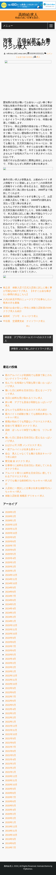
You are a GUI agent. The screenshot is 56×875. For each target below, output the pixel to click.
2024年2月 (10, 617)
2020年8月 (10, 793)
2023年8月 (10, 642)
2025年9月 (10, 537)
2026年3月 (10, 512)
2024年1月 (10, 621)
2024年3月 (10, 612)
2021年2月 (10, 767)
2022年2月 (10, 717)
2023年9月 (10, 637)
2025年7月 (10, 545)
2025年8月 (10, 541)
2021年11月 (11, 730)
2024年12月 (11, 575)
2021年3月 (10, 763)
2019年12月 (11, 826)
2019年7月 (10, 847)
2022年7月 (10, 696)
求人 (38, 57)
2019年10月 (11, 835)
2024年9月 (10, 587)
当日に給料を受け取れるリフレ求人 (23, 398)
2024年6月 (10, 600)
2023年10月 (11, 633)
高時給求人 (28, 14)
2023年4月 (10, 658)
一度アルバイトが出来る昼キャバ (22, 449)
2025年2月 (10, 566)
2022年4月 (10, 709)
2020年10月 (11, 784)
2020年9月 (10, 788)
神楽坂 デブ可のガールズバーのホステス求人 (28, 339)
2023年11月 (11, 629)
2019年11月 (11, 830)
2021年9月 (10, 738)
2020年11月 (11, 780)
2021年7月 (10, 746)
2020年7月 (10, 797)
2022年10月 (11, 684)
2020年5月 (10, 805)
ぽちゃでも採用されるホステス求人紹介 (26, 409)
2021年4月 (10, 759)
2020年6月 (10, 801)
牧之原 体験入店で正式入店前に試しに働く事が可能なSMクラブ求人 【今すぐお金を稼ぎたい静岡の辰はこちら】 (27, 291)
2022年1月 (10, 721)
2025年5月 (10, 554)
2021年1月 (10, 772)
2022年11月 (11, 679)
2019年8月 (10, 843)
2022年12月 (11, 675)
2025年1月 (10, 570)
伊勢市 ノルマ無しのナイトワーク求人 (31, 348)
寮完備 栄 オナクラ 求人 (17, 461)
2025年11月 (11, 528)
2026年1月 (10, 520)
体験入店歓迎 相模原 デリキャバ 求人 (24, 495)
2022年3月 (10, 713)
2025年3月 (10, 562)
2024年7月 (10, 596)
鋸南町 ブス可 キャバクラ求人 (20, 316)
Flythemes (27, 869)
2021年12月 (11, 726)
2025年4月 (10, 558)
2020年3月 (10, 814)
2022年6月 (10, 700)
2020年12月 (11, 776)
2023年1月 (10, 671)
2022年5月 (10, 705)
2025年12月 (11, 524)
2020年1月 (10, 822)
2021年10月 (11, 734)
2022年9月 (10, 688)
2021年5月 (10, 755)
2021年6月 (10, 751)
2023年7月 (10, 646)
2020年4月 (10, 809)
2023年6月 (10, 650)
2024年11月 (11, 579)
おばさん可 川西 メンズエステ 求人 (23, 445)
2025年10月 (11, 533)
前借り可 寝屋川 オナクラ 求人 (21, 425)
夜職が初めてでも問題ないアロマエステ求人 (28, 421)
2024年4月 (10, 608)
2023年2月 (10, 667)
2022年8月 (10, 692)
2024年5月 (10, 604)
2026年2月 (10, 516)
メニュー (8, 25)
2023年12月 (11, 625)
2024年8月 (10, 591)
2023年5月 (10, 654)
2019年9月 (10, 839)
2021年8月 (10, 742)
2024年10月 (11, 583)
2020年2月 (10, 818)
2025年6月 (10, 549)
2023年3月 (10, 663)
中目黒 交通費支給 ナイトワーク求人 (24, 321)
